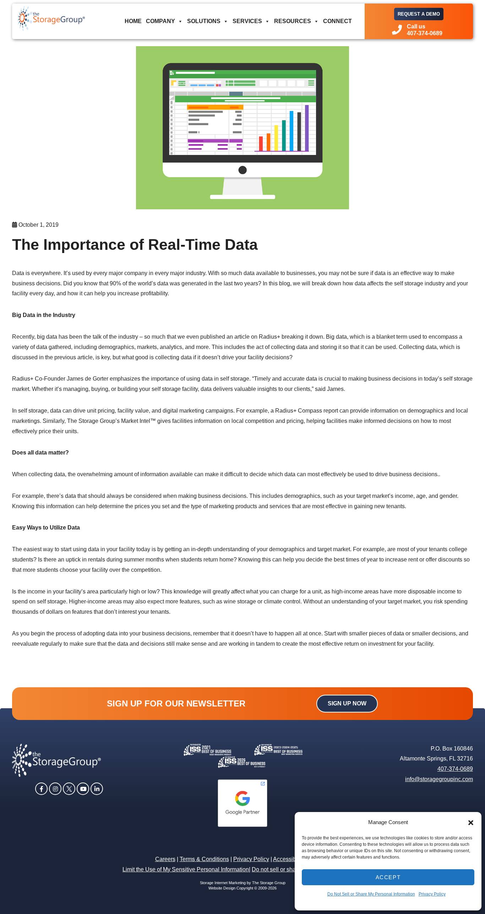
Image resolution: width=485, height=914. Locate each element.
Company (160, 21)
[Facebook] (41, 788)
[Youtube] (83, 788)
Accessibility (289, 859)
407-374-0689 (455, 769)
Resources (292, 21)
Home (133, 21)
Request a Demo (419, 14)
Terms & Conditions (204, 859)
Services (247, 21)
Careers (165, 859)
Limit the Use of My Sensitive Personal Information (185, 869)
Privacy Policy (432, 894)
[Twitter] (69, 788)
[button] (470, 822)
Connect (337, 21)
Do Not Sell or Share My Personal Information (371, 894)
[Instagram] (55, 788)
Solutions (203, 21)
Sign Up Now (347, 703)
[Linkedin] (97, 788)
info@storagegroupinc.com (439, 779)
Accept (388, 877)
